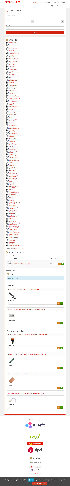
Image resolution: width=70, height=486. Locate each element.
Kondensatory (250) (13, 91)
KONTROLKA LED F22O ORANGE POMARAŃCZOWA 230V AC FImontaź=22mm (27, 334)
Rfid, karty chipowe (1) (13, 173)
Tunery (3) (11, 211)
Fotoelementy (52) (13, 69)
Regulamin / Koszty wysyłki (52, 2)
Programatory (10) (13, 155)
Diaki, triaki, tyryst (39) (13, 58)
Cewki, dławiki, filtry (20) (14, 53)
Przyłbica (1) (11, 162)
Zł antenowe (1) (12, 238)
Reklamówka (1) (12, 168)
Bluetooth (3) (11, 50)
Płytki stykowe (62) (13, 149)
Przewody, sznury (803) (14, 160)
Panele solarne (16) (13, 144)
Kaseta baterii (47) (13, 87)
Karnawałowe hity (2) (13, 83)
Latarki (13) (11, 103)
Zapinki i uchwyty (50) (13, 227)
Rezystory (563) (12, 171)
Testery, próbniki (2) (13, 205)
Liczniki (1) (11, 104)
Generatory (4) (12, 74)
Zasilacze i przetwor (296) (14, 232)
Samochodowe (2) (13, 179)
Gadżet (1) (11, 71)
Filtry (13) (11, 67)
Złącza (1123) (12, 242)
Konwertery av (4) (12, 95)
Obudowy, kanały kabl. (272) (15, 135)
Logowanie (61, 6)
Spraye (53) (11, 184)
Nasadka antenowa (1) (13, 133)
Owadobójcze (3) (12, 141)
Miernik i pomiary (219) (13, 119)
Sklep (34, 2)
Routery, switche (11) (13, 175)
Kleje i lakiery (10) (12, 90)
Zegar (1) (11, 235)
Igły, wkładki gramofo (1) (14, 79)
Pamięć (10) (11, 143)
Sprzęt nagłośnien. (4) (13, 186)
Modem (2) (11, 122)
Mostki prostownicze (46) (14, 128)
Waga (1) (11, 218)
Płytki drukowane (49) (13, 147)
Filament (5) (11, 66)
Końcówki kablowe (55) (14, 96)
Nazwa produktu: (9, 12)
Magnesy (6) (11, 115)
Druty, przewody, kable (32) (14, 61)
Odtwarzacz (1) (12, 138)
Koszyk (40, 2)
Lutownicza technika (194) (14, 111)
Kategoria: (8, 25)
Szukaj (35, 32)
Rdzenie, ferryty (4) (13, 167)
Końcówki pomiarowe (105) (14, 98)
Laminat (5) (11, 99)
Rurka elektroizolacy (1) (14, 176)
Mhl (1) (10, 117)
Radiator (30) (11, 165)
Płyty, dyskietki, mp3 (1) (14, 151)
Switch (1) (11, 189)
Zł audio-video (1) (12, 240)
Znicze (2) (11, 243)
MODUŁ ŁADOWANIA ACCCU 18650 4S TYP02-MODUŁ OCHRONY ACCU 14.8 (27, 354)
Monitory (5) (11, 127)
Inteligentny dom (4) (13, 80)
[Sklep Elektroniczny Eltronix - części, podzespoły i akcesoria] (12, 2)
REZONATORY (16, 248)
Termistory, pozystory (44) (14, 202)
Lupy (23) (11, 109)
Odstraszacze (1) (12, 136)
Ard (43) (10, 45)
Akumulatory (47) (12, 42)
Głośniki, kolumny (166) (14, 75)
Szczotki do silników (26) (14, 192)
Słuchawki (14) (12, 183)
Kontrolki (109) (12, 93)
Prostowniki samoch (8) (14, 157)
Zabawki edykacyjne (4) (14, 226)
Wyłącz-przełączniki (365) (14, 223)
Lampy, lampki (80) (13, 101)
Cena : (7, 19)
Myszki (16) (11, 130)
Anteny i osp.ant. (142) (13, 43)
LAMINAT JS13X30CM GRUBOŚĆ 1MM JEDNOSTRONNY (21, 374)
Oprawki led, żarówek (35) (14, 139)
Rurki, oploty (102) (13, 178)
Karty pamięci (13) (13, 85)
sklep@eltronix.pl (37, 474)
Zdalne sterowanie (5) (13, 234)
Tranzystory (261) (13, 210)
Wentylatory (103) (12, 221)
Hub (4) (10, 77)
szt (59, 264)
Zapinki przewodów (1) (13, 229)
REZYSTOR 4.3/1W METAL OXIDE (22, 264)
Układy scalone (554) (13, 216)
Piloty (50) (11, 146)
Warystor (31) (12, 219)
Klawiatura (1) (12, 88)
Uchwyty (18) (12, 213)
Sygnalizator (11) (12, 191)
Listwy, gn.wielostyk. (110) (14, 106)
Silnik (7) (11, 181)
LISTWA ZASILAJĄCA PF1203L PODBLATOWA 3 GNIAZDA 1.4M (23, 289)
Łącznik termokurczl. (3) (14, 114)
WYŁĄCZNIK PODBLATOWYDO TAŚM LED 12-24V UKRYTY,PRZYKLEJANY (26, 394)
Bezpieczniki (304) (13, 48)
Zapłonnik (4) (11, 231)
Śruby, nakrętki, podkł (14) (14, 195)
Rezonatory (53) (12, 170)
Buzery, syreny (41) (13, 51)
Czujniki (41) (11, 56)
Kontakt (63, 2)
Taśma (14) (11, 200)
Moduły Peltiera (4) (13, 125)
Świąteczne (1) (12, 197)
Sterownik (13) (12, 187)
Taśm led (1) (11, 199)
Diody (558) (11, 59)
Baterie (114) (11, 47)
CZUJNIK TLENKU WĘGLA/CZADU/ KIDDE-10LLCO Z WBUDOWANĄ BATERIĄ (26, 309)
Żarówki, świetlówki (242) (14, 245)
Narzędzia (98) (12, 131)
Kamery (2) (11, 82)
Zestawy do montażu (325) (14, 237)
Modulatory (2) (12, 123)
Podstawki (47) (12, 152)
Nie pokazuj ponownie (40, 483)
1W (23, 248)
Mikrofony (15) (12, 120)
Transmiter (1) (12, 208)
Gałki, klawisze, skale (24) (14, 72)
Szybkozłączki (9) (12, 194)
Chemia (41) (11, 55)
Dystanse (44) (12, 63)
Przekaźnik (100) (12, 159)
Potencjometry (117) (13, 154)
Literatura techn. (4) (13, 107)
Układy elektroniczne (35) (14, 215)
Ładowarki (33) (12, 112)
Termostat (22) (12, 203)
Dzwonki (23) (12, 64)
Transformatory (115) (13, 207)
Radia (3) (11, 163)
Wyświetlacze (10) (13, 224)
